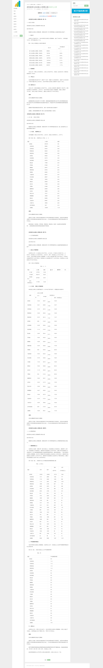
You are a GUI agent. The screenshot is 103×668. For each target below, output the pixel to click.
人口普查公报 (38, 4)
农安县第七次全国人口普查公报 (42, 7)
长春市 (44, 13)
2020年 (15, 29)
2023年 (15, 21)
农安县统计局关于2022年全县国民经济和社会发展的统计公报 (81, 28)
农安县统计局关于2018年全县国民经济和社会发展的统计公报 (81, 40)
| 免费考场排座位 (42, 665)
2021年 (15, 26)
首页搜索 (15, 8)
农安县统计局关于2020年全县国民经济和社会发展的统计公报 (81, 34)
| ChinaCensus (36, 665)
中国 (14, 11)
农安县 (49, 659)
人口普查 (15, 31)
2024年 (15, 18)
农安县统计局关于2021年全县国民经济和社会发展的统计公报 (81, 31)
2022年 (15, 24)
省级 (14, 13)
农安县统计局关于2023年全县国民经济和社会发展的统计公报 (81, 26)
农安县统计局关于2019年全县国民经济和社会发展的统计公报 (81, 37)
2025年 (15, 16)
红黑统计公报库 (17, 3)
